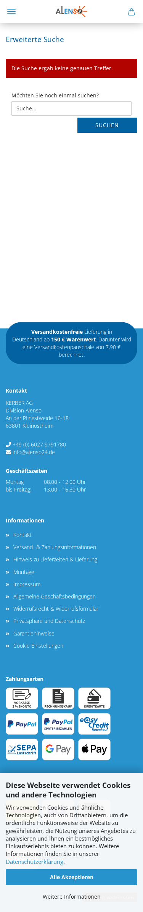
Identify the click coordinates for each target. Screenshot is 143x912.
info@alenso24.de (34, 452)
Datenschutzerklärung (34, 861)
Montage (23, 572)
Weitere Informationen (72, 896)
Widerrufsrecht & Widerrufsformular (55, 608)
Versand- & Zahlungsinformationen (54, 547)
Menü (11, 11)
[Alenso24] (71, 11)
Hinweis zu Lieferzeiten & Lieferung (55, 559)
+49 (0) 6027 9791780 (39, 444)
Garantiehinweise (34, 633)
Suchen (107, 125)
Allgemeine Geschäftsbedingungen (54, 596)
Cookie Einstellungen (38, 645)
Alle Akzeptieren (71, 877)
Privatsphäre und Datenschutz (49, 620)
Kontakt (22, 534)
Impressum (26, 584)
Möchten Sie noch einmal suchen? (55, 95)
